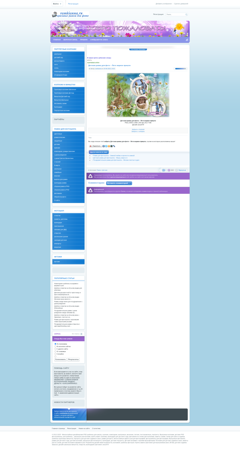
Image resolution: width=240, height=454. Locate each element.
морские (57, 176)
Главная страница (58, 428)
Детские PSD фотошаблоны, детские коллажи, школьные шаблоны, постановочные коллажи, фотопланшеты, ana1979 (70, 14)
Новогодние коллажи (61, 71)
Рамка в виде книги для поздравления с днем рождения (68, 302)
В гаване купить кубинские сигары (99, 58)
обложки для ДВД (60, 229)
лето (56, 64)
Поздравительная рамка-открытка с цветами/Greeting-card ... (67, 325)
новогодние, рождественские (64, 151)
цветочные (58, 134)
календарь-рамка (60, 183)
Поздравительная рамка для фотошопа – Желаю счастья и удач (116, 160)
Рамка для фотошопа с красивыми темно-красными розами (66, 320)
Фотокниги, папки (60, 103)
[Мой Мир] (111, 146)
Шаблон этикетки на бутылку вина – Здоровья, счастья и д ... (67, 316)
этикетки (57, 215)
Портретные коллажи (62, 110)
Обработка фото (60, 197)
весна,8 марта (59, 61)
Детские (104, 170)
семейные (58, 172)
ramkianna (98, 68)
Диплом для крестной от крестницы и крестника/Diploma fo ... (67, 294)
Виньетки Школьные (61, 100)
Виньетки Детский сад (62, 96)
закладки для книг (60, 240)
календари (58, 223)
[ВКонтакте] (103, 146)
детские (57, 144)
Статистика (96, 428)
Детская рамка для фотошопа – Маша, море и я (110, 158)
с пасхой (57, 162)
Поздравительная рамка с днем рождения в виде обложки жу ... (65, 312)
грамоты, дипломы (61, 219)
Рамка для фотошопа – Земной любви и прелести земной (113, 155)
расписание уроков (61, 237)
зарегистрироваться (118, 177)
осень (56, 68)
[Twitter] (106, 146)
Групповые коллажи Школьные (65, 89)
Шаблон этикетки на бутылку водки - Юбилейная (67, 307)
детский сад (58, 57)
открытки (57, 233)
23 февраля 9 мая (60, 75)
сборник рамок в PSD (61, 190)
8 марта (57, 165)
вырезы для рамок (60, 179)
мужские (57, 148)
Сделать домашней (181, 4)
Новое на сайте (84, 428)
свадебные (58, 141)
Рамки (99, 170)
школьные (58, 54)
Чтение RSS (187, 40)
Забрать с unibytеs (138, 131)
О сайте (57, 200)
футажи (57, 261)
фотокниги (58, 193)
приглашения (59, 226)
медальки (57, 247)
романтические (59, 137)
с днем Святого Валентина (63, 158)
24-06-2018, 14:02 (109, 68)
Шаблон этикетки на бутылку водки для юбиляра (68, 289)
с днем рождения (60, 155)
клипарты (57, 243)
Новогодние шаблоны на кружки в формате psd (66, 284)
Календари (58, 107)
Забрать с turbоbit (138, 129)
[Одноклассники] (109, 146)
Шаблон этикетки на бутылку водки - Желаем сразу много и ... (67, 298)
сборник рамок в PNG (61, 186)
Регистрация (73, 4)
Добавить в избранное (164, 4)
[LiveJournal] (114, 146)
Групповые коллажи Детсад (64, 93)
